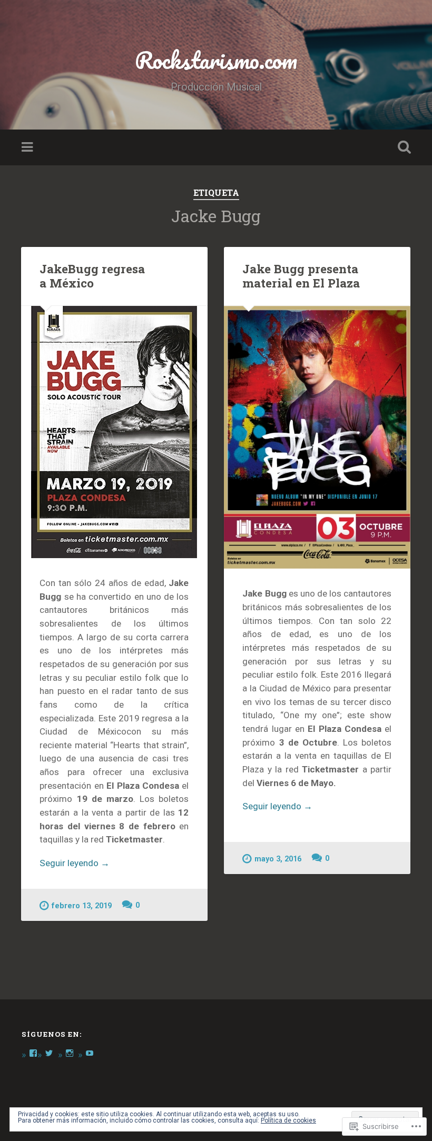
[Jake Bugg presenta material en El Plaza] (317, 437)
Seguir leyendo (75, 863)
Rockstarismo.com (216, 59)
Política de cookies (288, 1120)
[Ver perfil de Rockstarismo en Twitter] (49, 1053)
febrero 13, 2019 (82, 905)
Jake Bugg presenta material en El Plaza (301, 276)
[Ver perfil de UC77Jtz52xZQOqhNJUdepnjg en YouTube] (89, 1053)
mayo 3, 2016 (277, 859)
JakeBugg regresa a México (92, 276)
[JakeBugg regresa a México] (114, 432)
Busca (402, 147)
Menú (28, 147)
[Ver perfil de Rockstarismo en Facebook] (33, 1053)
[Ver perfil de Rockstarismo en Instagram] (69, 1053)
